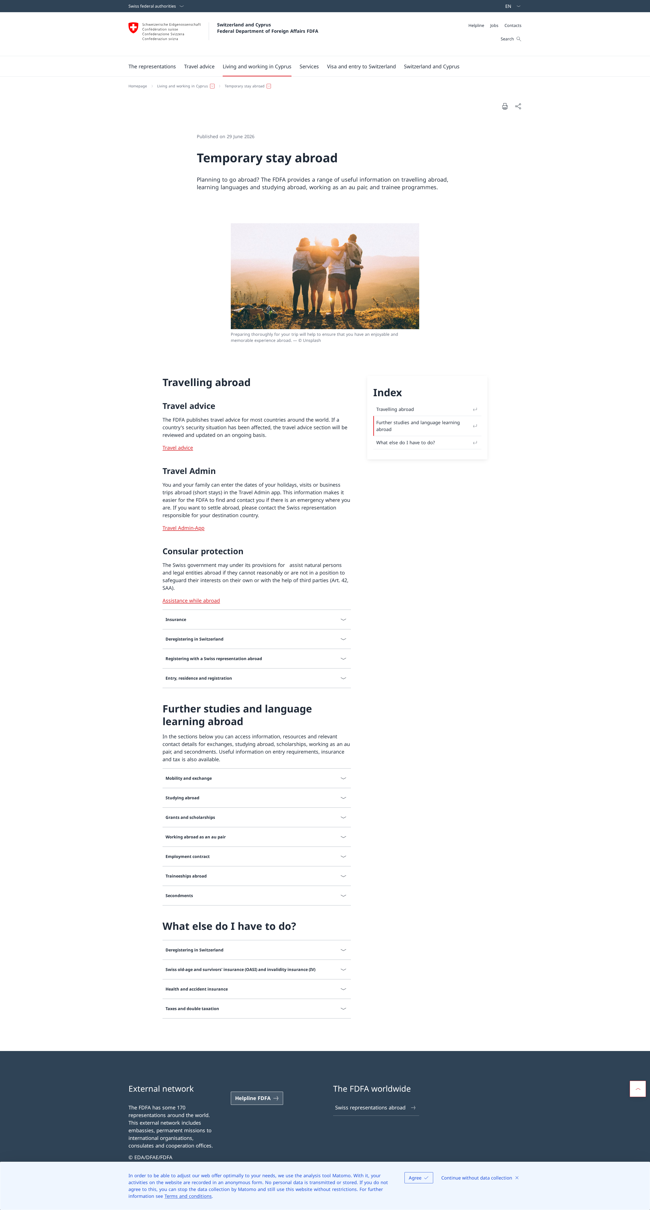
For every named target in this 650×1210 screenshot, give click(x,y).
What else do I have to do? (405, 442)
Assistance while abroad (191, 600)
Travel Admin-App (183, 527)
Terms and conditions (188, 1196)
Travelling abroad (395, 409)
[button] (152, 66)
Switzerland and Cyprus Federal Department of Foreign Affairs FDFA (267, 28)
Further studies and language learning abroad (418, 425)
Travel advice (177, 447)
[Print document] (504, 106)
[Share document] (518, 106)
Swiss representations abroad (370, 1107)
